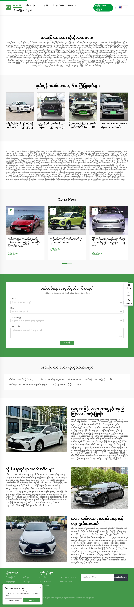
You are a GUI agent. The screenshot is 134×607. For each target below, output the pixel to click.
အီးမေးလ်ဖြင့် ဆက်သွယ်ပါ (22, 10)
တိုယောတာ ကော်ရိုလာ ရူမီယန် (52, 379)
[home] (8, 7)
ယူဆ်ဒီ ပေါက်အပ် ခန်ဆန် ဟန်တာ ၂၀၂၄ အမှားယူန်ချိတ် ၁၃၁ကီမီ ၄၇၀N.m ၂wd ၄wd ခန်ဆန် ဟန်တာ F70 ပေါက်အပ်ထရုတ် (51, 125)
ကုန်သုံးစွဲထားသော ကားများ (68, 577)
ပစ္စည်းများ (45, 5)
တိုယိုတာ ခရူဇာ (74, 379)
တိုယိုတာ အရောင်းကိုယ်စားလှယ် (22, 379)
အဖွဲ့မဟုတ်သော (44, 586)
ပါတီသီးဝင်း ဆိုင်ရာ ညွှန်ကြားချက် (85, 597)
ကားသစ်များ (43, 577)
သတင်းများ (72, 5)
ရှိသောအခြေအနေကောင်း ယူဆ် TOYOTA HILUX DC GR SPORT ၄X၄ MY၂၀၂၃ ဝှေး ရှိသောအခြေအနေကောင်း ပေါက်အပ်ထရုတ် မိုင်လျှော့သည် (83, 125)
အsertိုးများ (17, 5)
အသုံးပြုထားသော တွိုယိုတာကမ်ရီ (99, 379)
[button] (64, 263)
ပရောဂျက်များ (58, 5)
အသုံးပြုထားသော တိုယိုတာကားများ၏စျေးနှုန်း (28, 384)
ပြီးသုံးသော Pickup (66, 581)
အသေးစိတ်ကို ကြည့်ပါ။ (19, 106)
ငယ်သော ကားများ (45, 581)
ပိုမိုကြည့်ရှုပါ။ (13, 253)
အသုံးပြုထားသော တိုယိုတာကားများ (66, 384)
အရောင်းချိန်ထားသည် (120, 577)
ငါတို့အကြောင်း (31, 5)
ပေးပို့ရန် (67, 343)
